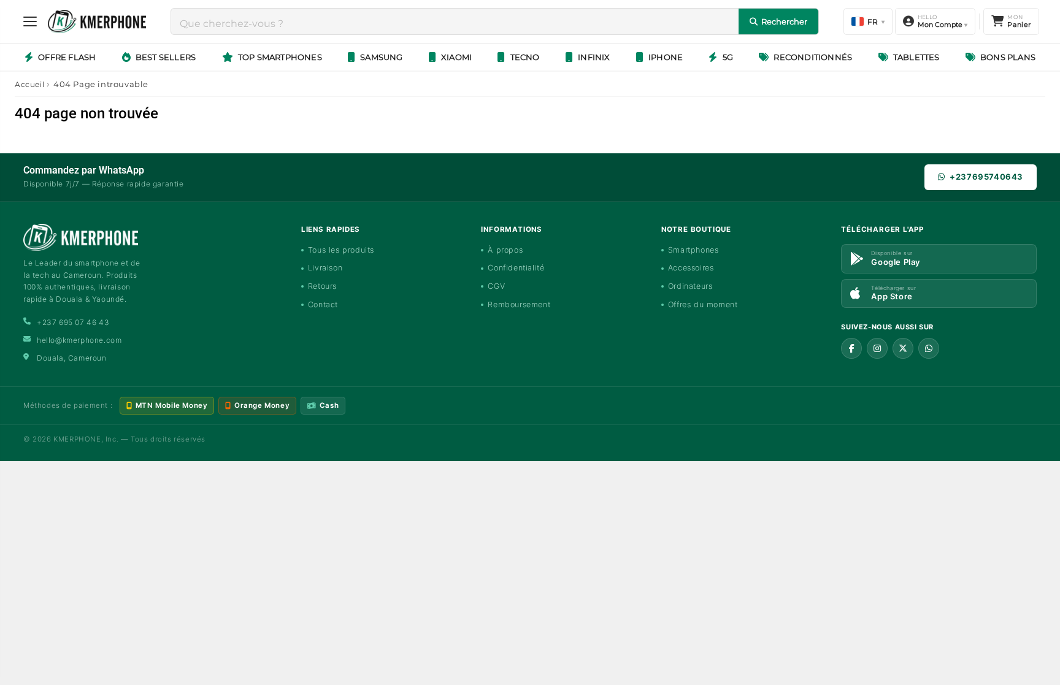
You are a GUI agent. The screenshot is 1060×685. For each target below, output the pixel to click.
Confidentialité (516, 267)
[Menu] (30, 21)
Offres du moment (703, 304)
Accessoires (691, 267)
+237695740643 (986, 177)
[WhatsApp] (928, 348)
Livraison (325, 267)
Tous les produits (341, 249)
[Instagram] (877, 348)
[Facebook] (851, 348)
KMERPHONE (77, 439)
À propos (505, 249)
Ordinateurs (690, 286)
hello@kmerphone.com (79, 340)
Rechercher (784, 21)
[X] (903, 348)
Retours (322, 286)
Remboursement (519, 304)
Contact (323, 304)
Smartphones (693, 249)
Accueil (29, 84)
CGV (496, 286)
